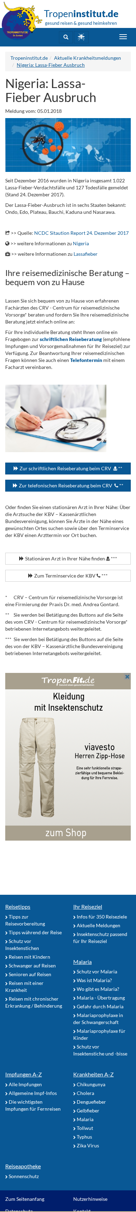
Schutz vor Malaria (96, 971)
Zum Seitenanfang (24, 1199)
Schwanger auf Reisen (32, 965)
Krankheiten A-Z (93, 1074)
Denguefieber (91, 1102)
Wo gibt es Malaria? (97, 989)
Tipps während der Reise (35, 932)
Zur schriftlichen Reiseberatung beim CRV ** (70, 468)
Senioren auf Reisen (29, 974)
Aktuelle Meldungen (98, 925)
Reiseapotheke (23, 1166)
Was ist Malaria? (94, 980)
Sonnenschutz (23, 1176)
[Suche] (66, 37)
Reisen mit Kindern (29, 957)
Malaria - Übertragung (100, 998)
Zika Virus (87, 1145)
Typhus (84, 1137)
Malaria (82, 961)
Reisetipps (17, 906)
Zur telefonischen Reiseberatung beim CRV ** (70, 485)
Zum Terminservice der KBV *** (70, 576)
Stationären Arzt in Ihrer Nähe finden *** (70, 558)
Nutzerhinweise (90, 1199)
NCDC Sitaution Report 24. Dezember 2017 (81, 233)
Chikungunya (90, 1084)
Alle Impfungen (25, 1084)
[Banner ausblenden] (127, 676)
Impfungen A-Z (23, 1074)
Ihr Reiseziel (87, 906)
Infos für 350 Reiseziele (101, 917)
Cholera (85, 1093)
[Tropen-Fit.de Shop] (81, 37)
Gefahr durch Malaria (99, 1006)
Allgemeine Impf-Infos (32, 1093)
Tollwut (84, 1128)
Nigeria (81, 243)
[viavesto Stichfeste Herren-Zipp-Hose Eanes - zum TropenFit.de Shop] (68, 757)
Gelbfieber (87, 1110)
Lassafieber (86, 254)
